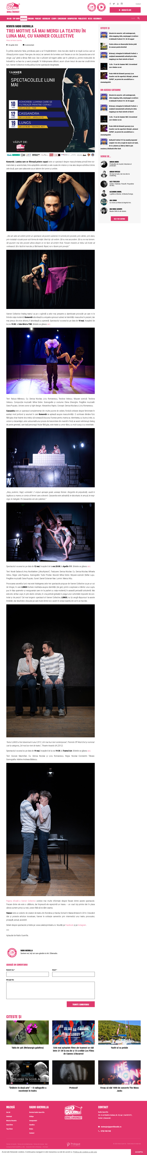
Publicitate (82, 18)
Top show (9, 1129)
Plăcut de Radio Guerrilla (14, 40)
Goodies (32, 1125)
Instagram (82, 925)
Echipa (53, 18)
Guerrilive (46, 18)
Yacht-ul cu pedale (119, 1047)
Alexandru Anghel (116, 191)
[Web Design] (73, 1144)
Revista (24, 18)
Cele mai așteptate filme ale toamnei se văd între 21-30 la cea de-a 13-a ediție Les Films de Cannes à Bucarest (73, 1050)
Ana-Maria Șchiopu (116, 208)
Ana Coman (113, 200)
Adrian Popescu (115, 171)
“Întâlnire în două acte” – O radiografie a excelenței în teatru (27, 1089)
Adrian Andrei (114, 161)
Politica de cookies (39, 1144)
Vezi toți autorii (119, 218)
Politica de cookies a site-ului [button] (85, 1152)
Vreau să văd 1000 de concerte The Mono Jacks (119, 1089)
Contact (138, 4)
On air (9, 18)
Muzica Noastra (11, 1121)
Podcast (38, 18)
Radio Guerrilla (27, 950)
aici (48, 324)
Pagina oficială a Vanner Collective (21, 901)
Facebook (69, 925)
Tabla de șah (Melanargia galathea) (28, 1047)
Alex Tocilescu (115, 181)
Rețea (90, 18)
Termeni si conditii (11, 1144)
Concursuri (62, 18)
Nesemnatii (97, 18)
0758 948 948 (106, 1131)
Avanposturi (72, 18)
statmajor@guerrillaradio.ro (111, 1127)
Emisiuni (31, 18)
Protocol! (73, 1087)
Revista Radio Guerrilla (19, 26)
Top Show (16, 18)
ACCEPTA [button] (139, 1152)
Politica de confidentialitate (25, 1144)
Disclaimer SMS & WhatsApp (33, 1147)
